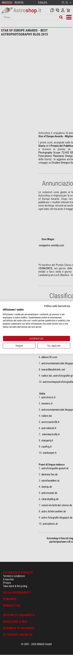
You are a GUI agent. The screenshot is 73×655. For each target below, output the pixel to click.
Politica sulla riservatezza (57, 306)
